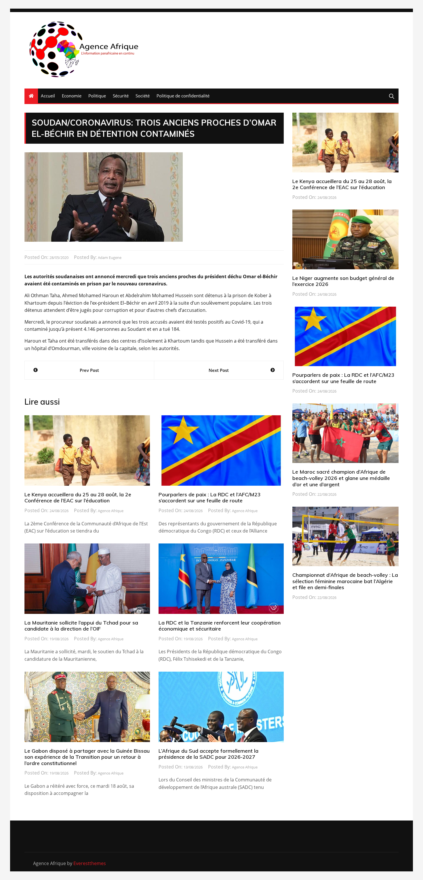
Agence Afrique (110, 510)
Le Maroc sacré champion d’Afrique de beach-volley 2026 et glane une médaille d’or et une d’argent (341, 477)
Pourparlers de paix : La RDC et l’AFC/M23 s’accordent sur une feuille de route (210, 497)
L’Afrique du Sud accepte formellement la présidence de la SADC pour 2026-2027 (208, 754)
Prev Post (89, 370)
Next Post (219, 370)
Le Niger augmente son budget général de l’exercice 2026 (343, 281)
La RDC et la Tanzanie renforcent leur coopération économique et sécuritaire (220, 625)
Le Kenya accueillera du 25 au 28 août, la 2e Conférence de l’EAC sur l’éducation (77, 497)
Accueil (48, 96)
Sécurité (121, 96)
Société (143, 96)
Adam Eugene (109, 257)
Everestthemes (89, 863)
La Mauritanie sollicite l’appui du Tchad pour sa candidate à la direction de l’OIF (81, 625)
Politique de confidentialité (183, 96)
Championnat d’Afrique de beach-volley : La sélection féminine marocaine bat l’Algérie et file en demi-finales (345, 581)
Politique (97, 96)
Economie (71, 96)
